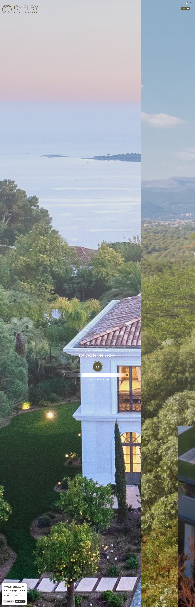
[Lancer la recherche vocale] (97, 366)
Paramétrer (8, 601)
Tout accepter (20, 601)
